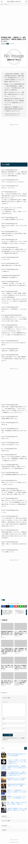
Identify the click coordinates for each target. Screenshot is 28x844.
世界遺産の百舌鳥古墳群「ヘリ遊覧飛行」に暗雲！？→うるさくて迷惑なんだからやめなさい (17, 768)
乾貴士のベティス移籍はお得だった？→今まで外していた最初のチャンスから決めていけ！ (17, 792)
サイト (4, 728)
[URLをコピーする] (25, 606)
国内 (7, 43)
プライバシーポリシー (14, 839)
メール (4, 723)
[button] (3, 606)
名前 (3, 718)
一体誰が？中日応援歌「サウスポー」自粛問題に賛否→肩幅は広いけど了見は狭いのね (17, 810)
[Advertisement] (14, 20)
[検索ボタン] (26, 1)
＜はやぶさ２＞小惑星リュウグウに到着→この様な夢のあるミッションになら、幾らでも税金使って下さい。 (17, 761)
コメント (5, 702)
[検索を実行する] (25, 748)
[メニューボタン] (1, 1)
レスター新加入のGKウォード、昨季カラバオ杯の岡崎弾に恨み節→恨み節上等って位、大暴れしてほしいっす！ (17, 774)
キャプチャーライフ (14, 1)
